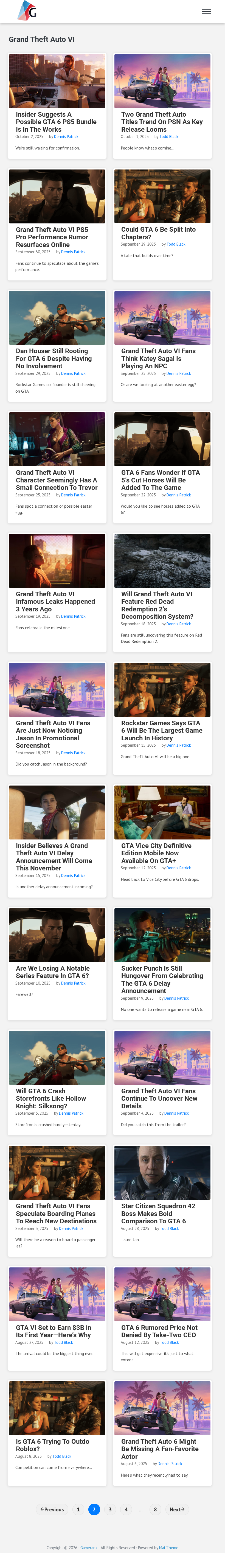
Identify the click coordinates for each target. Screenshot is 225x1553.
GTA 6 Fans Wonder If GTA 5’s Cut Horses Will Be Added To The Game (160, 480)
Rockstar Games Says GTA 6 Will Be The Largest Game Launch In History (162, 731)
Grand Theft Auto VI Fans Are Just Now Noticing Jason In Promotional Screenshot (53, 735)
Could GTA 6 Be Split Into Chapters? (158, 233)
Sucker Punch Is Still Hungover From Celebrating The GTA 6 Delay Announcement (162, 980)
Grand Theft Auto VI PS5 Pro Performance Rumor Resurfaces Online (52, 237)
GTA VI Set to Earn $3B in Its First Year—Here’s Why (53, 1331)
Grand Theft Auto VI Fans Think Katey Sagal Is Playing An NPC (158, 358)
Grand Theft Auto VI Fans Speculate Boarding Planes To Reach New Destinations (56, 1214)
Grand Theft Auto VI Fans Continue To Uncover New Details (159, 1099)
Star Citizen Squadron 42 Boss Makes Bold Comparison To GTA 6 (158, 1214)
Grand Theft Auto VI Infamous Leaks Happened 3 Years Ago (55, 602)
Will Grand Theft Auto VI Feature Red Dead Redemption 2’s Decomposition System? (157, 606)
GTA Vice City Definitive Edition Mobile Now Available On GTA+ (156, 853)
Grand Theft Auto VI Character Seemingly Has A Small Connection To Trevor (57, 480)
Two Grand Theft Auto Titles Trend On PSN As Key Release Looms (162, 122)
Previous (54, 1509)
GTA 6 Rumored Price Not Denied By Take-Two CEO (159, 1331)
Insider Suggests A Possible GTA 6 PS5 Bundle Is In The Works (56, 122)
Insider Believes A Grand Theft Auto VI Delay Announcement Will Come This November (54, 857)
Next (175, 1509)
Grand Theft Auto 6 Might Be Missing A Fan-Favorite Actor (160, 1449)
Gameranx (89, 1547)
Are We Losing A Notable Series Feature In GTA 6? (53, 972)
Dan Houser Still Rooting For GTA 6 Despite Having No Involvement (54, 358)
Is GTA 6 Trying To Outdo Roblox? (52, 1445)
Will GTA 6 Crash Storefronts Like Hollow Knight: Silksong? (51, 1099)
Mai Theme (168, 1547)
